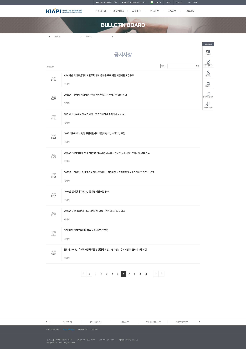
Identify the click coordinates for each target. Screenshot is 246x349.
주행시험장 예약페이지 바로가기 (106, 2)
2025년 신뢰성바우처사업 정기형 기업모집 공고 (86, 191)
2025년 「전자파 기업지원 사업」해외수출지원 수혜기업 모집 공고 (95, 94)
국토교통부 (124, 322)
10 (146, 273)
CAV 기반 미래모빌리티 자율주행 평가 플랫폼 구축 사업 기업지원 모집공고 (99, 75)
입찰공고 (208, 86)
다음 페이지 (155, 274)
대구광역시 (67, 322)
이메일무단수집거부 (52, 329)
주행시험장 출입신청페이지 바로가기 (133, 2)
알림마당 (57, 36)
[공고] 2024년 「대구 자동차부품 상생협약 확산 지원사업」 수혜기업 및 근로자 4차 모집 (105, 249)
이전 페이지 (89, 274)
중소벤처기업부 (182, 322)
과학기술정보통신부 (153, 322)
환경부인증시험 (208, 97)
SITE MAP (94, 329)
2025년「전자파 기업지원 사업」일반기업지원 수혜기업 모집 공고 (95, 114)
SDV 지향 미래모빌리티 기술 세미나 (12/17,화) (86, 230)
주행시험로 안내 (208, 65)
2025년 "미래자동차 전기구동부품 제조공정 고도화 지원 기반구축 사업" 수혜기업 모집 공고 (107, 153)
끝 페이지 (161, 274)
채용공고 (208, 76)
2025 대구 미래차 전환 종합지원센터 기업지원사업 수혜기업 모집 (95, 133)
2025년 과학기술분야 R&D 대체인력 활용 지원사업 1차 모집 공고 (95, 211)
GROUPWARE (192, 2)
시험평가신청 (208, 108)
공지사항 (89, 36)
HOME (168, 2)
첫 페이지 (83, 274)
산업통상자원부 (96, 322)
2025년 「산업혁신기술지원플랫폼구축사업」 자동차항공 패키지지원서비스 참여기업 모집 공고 (109, 172)
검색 (197, 66)
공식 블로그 (157, 2)
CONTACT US (82, 329)
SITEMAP (179, 2)
